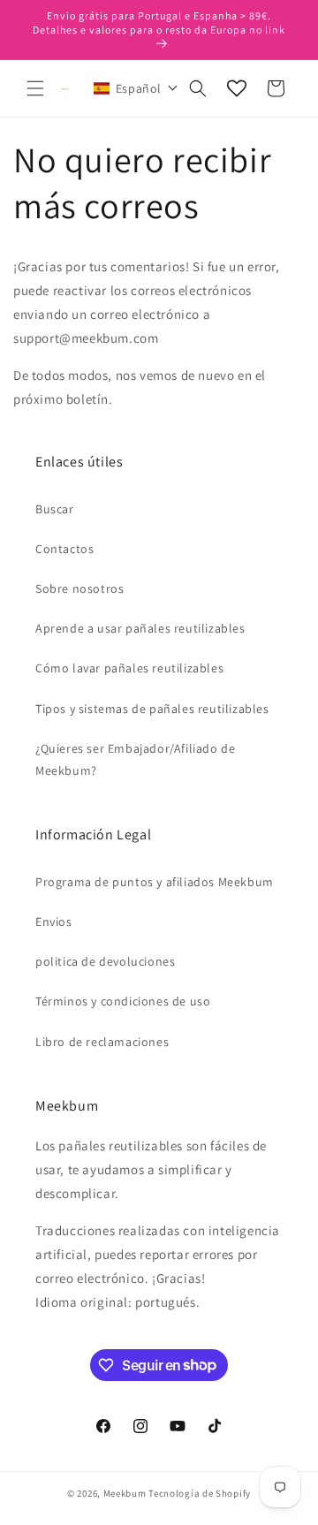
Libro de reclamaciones (102, 1042)
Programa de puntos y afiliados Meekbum (154, 882)
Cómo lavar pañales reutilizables (129, 668)
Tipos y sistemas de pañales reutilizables (152, 709)
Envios (53, 921)
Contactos (64, 549)
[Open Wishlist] (236, 88)
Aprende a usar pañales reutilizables (140, 628)
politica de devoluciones (105, 961)
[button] (35, 88)
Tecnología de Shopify (199, 1493)
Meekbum (125, 1493)
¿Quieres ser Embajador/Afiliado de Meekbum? (135, 759)
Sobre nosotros (79, 588)
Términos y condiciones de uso (122, 1001)
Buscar (54, 509)
